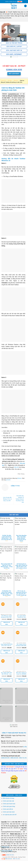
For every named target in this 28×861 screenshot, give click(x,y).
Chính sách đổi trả (8, 809)
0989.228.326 (14, 758)
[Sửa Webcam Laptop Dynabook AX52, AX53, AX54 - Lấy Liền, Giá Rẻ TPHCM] (6, 606)
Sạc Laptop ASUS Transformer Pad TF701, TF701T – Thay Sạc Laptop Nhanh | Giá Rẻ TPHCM (21, 616)
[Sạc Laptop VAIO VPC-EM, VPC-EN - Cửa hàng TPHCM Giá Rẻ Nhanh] (6, 663)
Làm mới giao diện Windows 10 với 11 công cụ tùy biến (7, 499)
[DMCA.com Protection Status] (14, 779)
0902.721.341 (23, 758)
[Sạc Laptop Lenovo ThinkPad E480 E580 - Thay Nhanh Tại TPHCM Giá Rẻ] (21, 635)
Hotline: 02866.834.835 (11, 1)
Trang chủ (3, 80)
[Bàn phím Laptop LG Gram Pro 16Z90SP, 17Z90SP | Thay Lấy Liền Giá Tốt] (21, 663)
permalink (8, 479)
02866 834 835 (10, 854)
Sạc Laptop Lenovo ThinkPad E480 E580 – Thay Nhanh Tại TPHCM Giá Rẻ (21, 645)
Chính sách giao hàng (9, 806)
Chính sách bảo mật (8, 801)
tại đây (25, 746)
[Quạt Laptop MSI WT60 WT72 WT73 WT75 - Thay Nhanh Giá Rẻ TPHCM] (6, 635)
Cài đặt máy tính (14, 825)
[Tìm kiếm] (25, 6)
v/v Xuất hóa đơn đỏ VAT (10, 814)
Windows (16, 80)
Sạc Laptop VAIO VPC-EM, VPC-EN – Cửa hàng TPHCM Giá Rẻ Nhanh (6, 673)
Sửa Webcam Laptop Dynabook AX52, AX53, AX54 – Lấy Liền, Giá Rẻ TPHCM (6, 616)
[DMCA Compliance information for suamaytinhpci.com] (14, 786)
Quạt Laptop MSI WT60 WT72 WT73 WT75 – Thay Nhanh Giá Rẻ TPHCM (6, 645)
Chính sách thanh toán (9, 803)
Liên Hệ (16, 467)
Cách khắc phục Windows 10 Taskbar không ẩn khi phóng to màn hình (20, 499)
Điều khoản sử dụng (8, 798)
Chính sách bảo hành (9, 812)
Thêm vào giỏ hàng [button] (6, 623)
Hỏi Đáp (10, 80)
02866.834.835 (5, 758)
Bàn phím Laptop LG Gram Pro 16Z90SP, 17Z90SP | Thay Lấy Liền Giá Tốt (21, 673)
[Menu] (2, 6)
